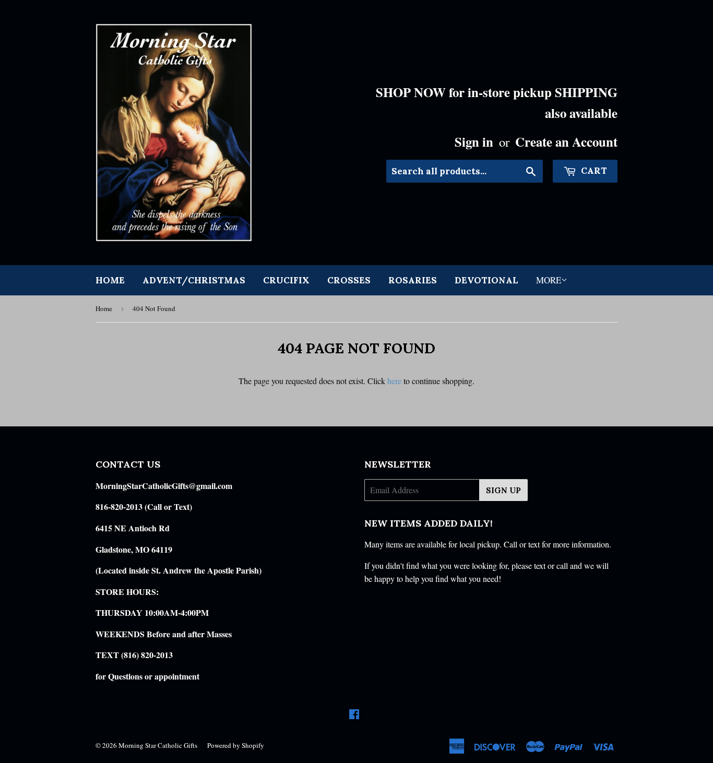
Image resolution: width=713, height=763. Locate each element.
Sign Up (503, 490)
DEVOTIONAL (486, 280)
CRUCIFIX (286, 280)
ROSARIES (412, 280)
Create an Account (566, 141)
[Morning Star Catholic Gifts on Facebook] (354, 714)
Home (110, 280)
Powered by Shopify (235, 745)
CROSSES (349, 280)
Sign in (474, 141)
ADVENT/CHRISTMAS (193, 280)
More (548, 280)
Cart (593, 170)
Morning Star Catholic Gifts (157, 745)
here (394, 380)
